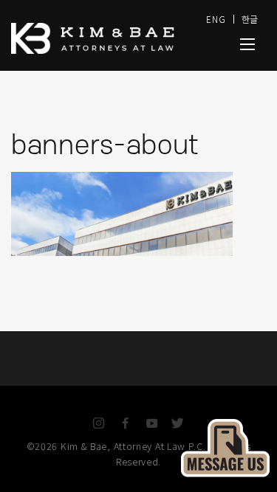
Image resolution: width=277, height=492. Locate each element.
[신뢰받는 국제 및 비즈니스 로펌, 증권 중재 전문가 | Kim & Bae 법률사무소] (100, 38)
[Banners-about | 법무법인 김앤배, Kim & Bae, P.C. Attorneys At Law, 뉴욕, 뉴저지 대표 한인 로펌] (247, 44)
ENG (215, 19)
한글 (250, 19)
